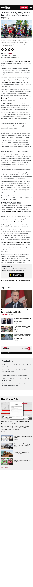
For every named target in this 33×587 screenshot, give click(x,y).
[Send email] (12, 49)
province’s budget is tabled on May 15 (11, 222)
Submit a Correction (8, 280)
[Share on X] (2, 49)
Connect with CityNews (8, 352)
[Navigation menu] (31, 7)
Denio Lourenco (7, 53)
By (6, 53)
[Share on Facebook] (6, 49)
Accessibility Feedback (24, 280)
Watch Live (24, 7)
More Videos (4, 467)
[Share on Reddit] (9, 49)
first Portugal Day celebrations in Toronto (15, 242)
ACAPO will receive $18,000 (13, 211)
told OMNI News (10, 82)
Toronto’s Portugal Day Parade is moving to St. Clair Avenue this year (15, 15)
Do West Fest (5, 99)
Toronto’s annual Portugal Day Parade (19, 61)
